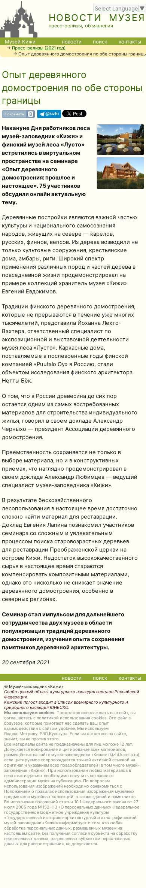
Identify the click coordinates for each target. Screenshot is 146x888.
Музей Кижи (20, 42)
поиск (100, 42)
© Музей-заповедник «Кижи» (34, 686)
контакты (130, 42)
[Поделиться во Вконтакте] (18, 116)
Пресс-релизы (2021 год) (39, 48)
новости (72, 42)
